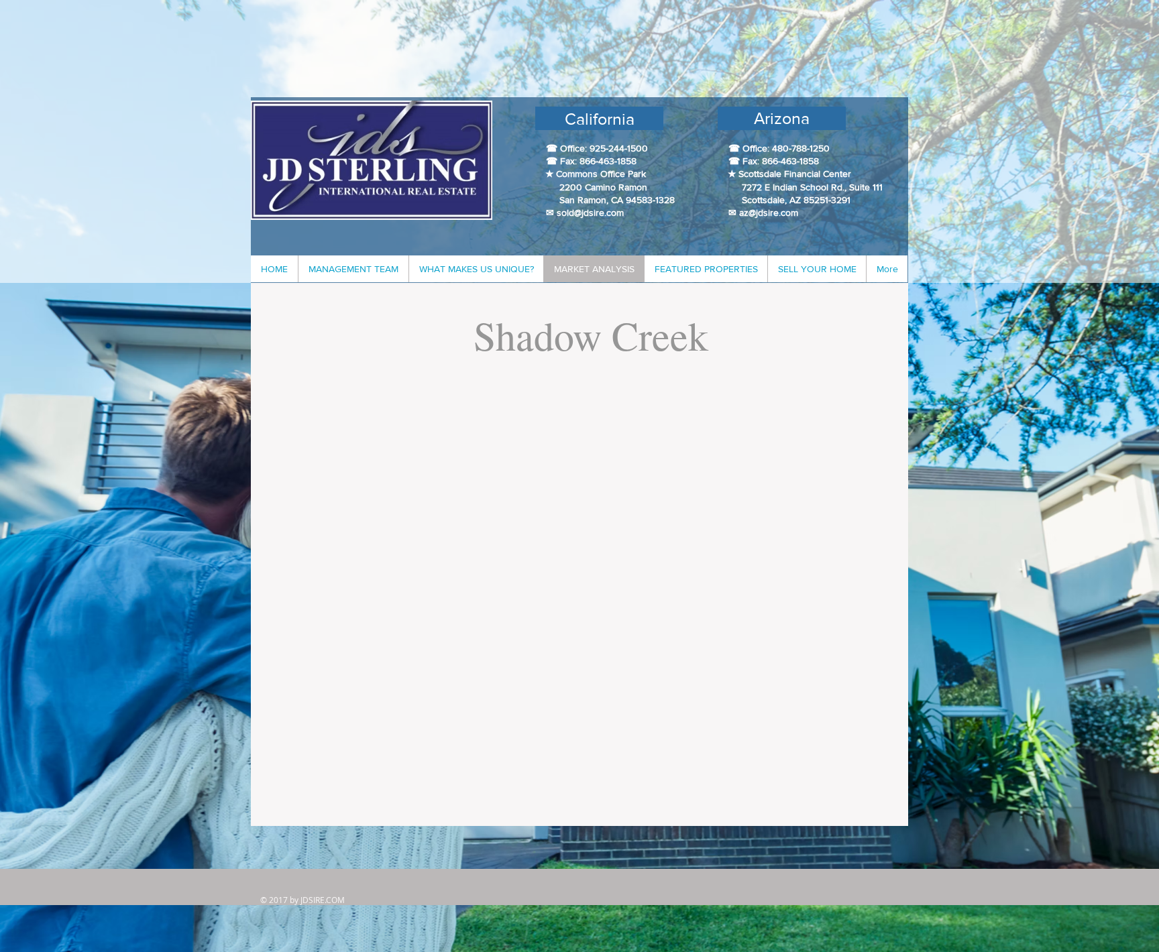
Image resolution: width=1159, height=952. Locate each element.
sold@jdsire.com (590, 212)
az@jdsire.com (768, 212)
